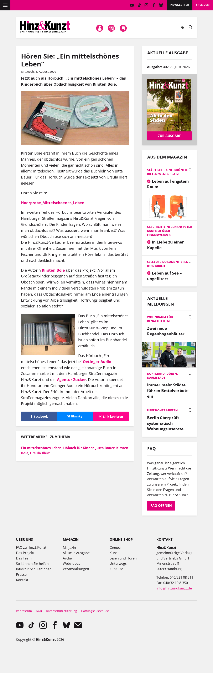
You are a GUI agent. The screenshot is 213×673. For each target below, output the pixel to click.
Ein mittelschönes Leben (41, 448)
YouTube (132, 5)
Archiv (68, 558)
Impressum (24, 611)
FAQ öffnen (161, 505)
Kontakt (22, 580)
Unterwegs (118, 563)
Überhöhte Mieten (162, 410)
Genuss (115, 547)
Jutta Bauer (105, 448)
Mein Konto (99, 28)
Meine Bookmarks (123, 28)
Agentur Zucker (71, 379)
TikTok (139, 5)
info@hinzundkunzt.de (174, 588)
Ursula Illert (40, 453)
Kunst (114, 553)
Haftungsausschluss (95, 611)
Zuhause (116, 569)
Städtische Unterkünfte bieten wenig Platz (167, 172)
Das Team (24, 558)
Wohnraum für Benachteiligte (160, 319)
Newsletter (179, 5)
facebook (153, 5)
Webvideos (71, 563)
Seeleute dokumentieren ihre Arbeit (167, 264)
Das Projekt (25, 553)
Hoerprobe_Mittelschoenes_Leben (52, 202)
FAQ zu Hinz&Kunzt (31, 547)
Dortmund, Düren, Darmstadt (162, 376)
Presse (21, 574)
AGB (39, 611)
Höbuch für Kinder (78, 448)
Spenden (202, 5)
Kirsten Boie (53, 270)
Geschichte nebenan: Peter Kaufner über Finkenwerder (169, 231)
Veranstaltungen (76, 569)
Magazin (69, 547)
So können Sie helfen (32, 563)
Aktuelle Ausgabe (76, 553)
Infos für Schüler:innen (34, 569)
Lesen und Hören (123, 558)
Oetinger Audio (97, 361)
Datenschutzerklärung (61, 611)
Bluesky (161, 5)
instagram (146, 5)
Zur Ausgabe (169, 136)
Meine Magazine (111, 28)
